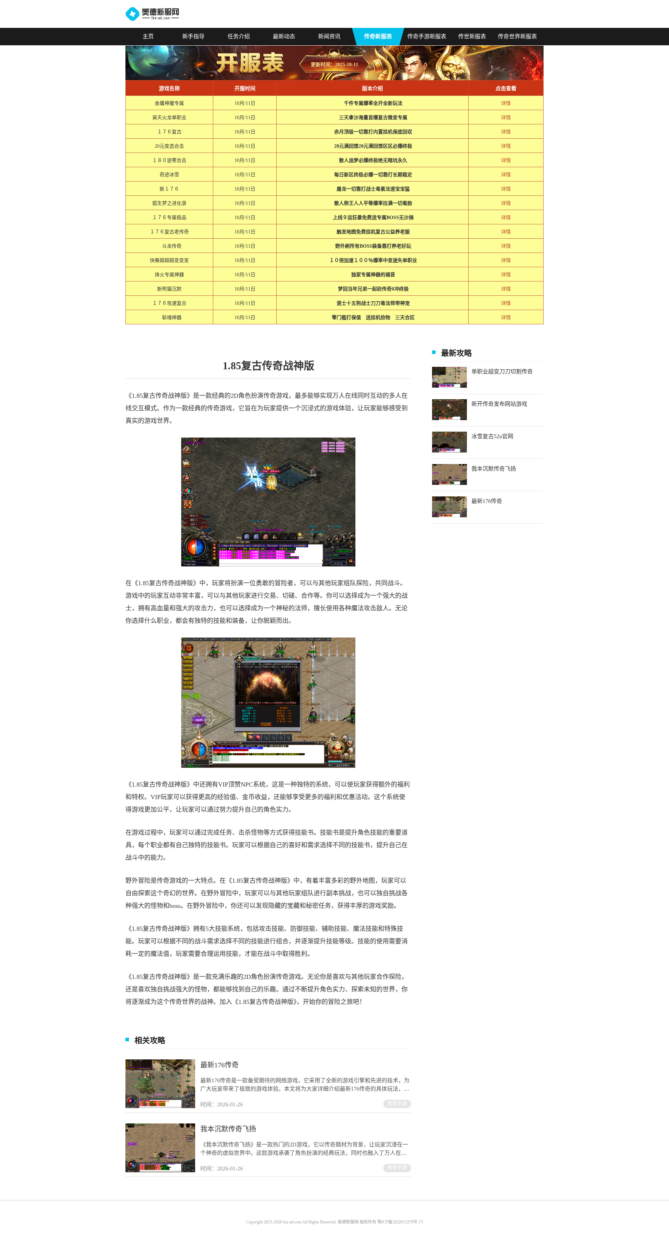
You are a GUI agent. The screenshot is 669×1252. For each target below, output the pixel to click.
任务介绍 (239, 36)
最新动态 (284, 36)
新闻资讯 (329, 36)
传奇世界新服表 (517, 36)
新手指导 (193, 36)
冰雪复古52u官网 (492, 436)
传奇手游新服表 (426, 36)
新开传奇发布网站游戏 (499, 404)
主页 (148, 36)
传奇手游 (397, 1103)
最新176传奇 (219, 1065)
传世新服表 (472, 36)
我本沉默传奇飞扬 (228, 1129)
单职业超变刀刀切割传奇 (502, 371)
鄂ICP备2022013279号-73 (400, 1222)
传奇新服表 (378, 36)
